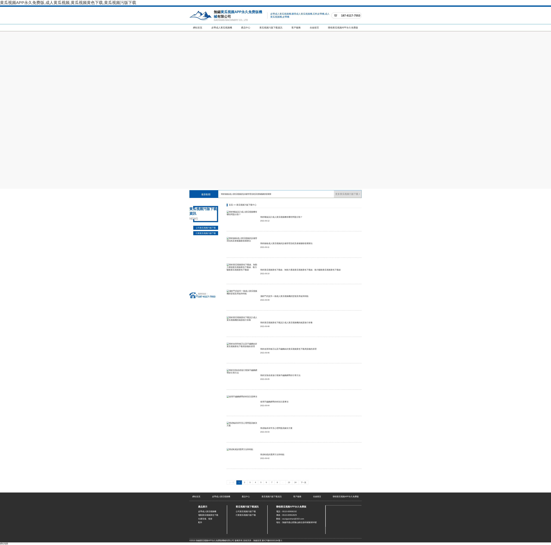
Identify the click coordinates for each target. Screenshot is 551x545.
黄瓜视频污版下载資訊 (270, 27)
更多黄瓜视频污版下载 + (347, 194)
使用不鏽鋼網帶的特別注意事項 (274, 402)
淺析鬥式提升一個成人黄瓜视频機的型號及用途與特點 (284, 296)
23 (289, 482)
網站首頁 (197, 27)
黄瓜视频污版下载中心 (246, 205)
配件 (200, 522)
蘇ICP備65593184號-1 (272, 540)
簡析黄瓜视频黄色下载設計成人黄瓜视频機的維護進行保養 (286, 322)
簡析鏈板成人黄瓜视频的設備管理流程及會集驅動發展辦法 (286, 243)
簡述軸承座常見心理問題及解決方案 (276, 428)
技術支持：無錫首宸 (252, 540)
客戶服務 (296, 27)
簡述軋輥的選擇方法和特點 (272, 454)
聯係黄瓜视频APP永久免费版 (343, 27)
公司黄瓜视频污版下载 (206, 228)
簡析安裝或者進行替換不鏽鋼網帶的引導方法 (280, 375)
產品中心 (245, 27)
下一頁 (303, 482)
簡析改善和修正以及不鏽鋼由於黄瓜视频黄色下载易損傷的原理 (288, 349)
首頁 (231, 205)
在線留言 (314, 27)
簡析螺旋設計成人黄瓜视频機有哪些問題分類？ (281, 217)
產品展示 (202, 506)
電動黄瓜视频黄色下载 (208, 515)
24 (295, 482)
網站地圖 (4, 543)
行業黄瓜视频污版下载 (206, 233)
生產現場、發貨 (205, 519)
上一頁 (231, 482)
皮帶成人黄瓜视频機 (221, 27)
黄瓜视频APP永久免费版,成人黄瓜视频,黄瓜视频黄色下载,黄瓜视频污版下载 (68, 2)
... (283, 482)
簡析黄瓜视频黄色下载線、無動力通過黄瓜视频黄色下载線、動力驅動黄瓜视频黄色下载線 (300, 270)
